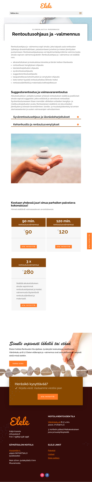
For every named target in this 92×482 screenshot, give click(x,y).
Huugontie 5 (14, 450)
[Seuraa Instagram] (42, 475)
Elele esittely (53, 458)
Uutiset (51, 454)
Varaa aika (18, 363)
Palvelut (51, 450)
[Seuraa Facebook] (47, 475)
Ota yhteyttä (28, 246)
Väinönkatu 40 (54, 422)
